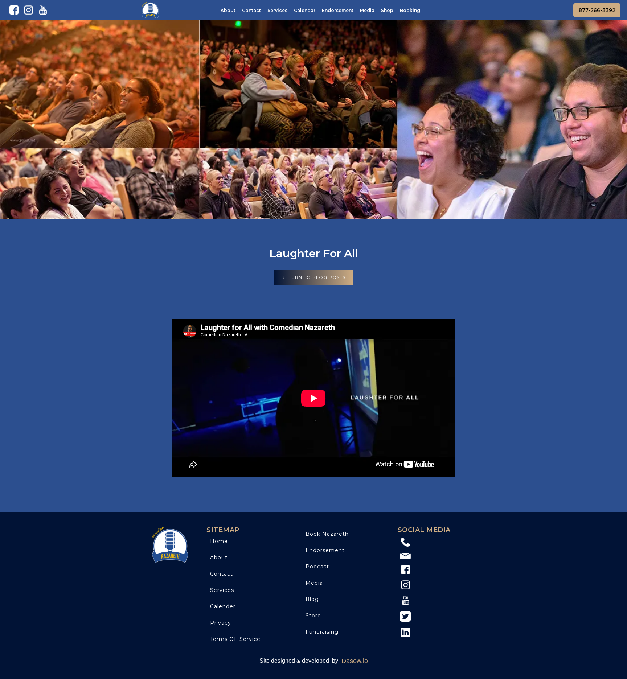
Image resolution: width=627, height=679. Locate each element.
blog (312, 599)
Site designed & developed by (298, 661)
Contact (251, 10)
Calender (222, 606)
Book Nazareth (327, 534)
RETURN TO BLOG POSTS (313, 277)
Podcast (317, 566)
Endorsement (337, 10)
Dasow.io (354, 660)
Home (219, 541)
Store (313, 615)
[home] (150, 9)
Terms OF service (235, 639)
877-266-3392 (597, 10)
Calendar (304, 10)
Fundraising (322, 632)
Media (367, 10)
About (228, 10)
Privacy (220, 623)
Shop (387, 10)
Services (277, 10)
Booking (410, 10)
